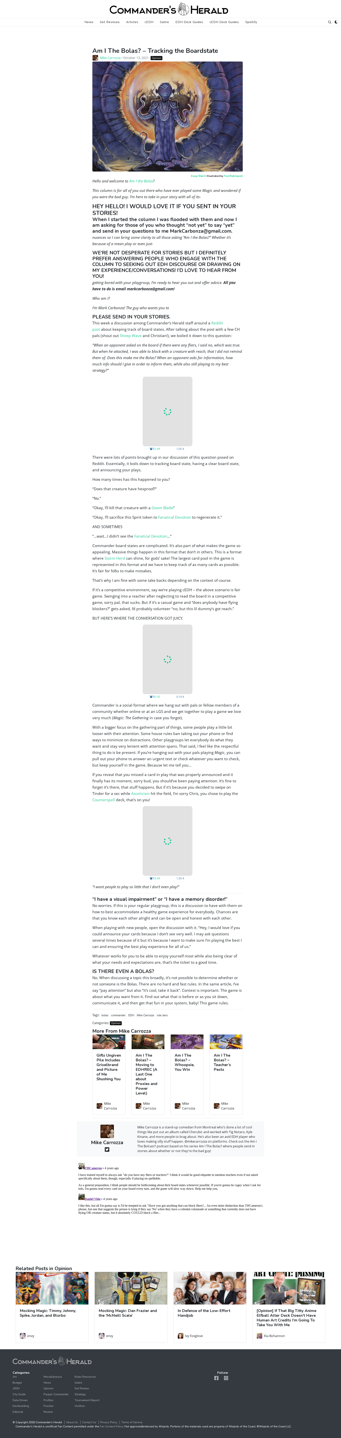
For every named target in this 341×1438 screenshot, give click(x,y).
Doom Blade (162, 507)
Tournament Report (87, 1400)
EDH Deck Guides (189, 22)
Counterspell (103, 799)
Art (15, 1377)
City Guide (19, 1394)
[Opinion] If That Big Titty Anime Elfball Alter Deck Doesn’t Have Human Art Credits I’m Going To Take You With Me (286, 1318)
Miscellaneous (53, 1377)
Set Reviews (110, 22)
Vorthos (80, 1406)
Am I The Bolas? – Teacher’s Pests (222, 1062)
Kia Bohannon (274, 1336)
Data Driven (20, 1400)
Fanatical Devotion (174, 517)
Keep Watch (198, 176)
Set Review (82, 1388)
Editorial (18, 1412)
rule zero (162, 1015)
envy (30, 1336)
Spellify (251, 22)
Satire (164, 22)
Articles (132, 22)
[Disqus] (170, 1210)
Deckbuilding (21, 1406)
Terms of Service (131, 1422)
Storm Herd (115, 558)
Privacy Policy (108, 1422)
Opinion (156, 58)
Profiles (48, 1400)
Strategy (80, 1394)
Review (48, 1412)
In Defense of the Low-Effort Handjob (204, 1313)
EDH (131, 1015)
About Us (72, 1422)
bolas (105, 1015)
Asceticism (140, 793)
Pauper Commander (56, 1394)
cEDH (149, 22)
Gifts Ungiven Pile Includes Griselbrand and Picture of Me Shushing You (108, 1067)
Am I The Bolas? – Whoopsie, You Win (184, 1062)
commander (118, 1015)
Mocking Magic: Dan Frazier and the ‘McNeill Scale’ (128, 1313)
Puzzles (48, 1406)
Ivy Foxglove (194, 1336)
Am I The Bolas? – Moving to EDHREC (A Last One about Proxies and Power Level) (146, 1074)
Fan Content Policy (111, 1426)
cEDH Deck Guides (224, 22)
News (89, 22)
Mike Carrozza (110, 58)
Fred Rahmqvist (233, 176)
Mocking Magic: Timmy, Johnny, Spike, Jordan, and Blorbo (48, 1313)
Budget (17, 1383)
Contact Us (89, 1422)
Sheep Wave (131, 335)
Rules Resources (85, 1377)
